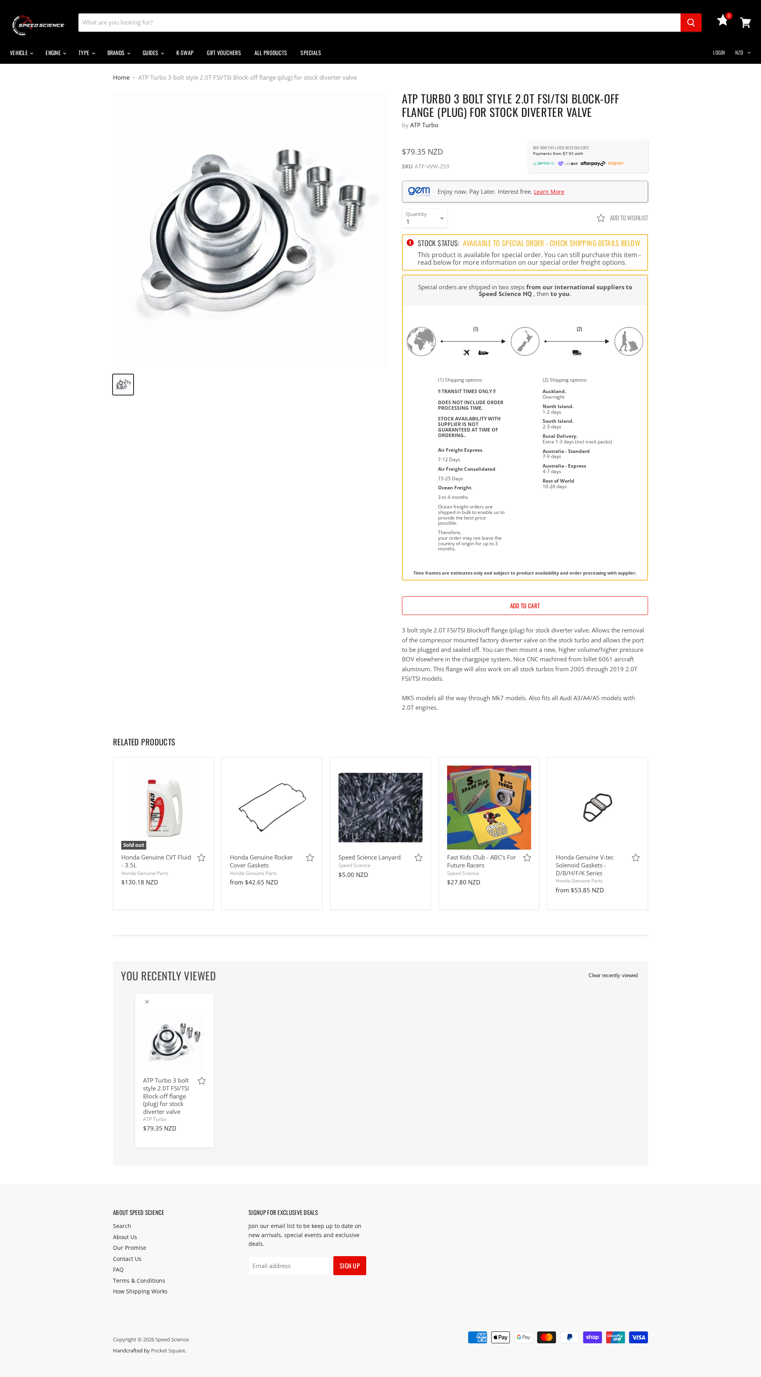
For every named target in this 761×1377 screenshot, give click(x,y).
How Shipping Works (140, 1291)
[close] (147, 1002)
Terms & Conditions (139, 1280)
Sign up (350, 1265)
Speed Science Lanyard (369, 857)
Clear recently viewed (613, 975)
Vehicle (19, 52)
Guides (151, 52)
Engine (54, 52)
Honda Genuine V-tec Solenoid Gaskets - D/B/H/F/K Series (585, 865)
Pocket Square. (168, 1350)
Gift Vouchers (224, 52)
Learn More (549, 191)
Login (719, 52)
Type (84, 52)
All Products (270, 52)
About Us (125, 1237)
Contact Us (127, 1258)
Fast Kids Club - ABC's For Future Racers (481, 861)
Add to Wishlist (628, 217)
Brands (116, 52)
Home (121, 77)
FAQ (118, 1269)
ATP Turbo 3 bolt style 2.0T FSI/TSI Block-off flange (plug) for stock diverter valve (166, 1095)
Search (122, 1226)
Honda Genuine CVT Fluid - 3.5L (156, 861)
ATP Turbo (424, 125)
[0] (723, 23)
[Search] (691, 22)
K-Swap (185, 52)
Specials (310, 52)
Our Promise (129, 1247)
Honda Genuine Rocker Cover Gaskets (261, 861)
